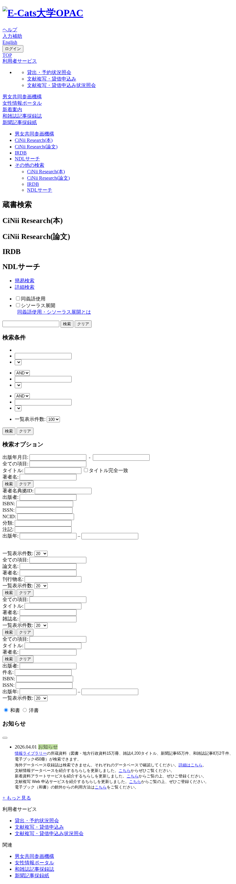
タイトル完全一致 (108, 470)
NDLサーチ (27, 158)
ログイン (13, 48)
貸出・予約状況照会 (49, 72)
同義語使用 (33, 298)
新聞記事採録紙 (19, 122)
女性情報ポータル (22, 103)
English (9, 42)
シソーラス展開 (38, 305)
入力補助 (12, 36)
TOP (7, 55)
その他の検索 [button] (29, 165)
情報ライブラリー (31, 753)
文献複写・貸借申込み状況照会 (61, 85)
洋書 (33, 710)
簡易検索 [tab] (24, 280)
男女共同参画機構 (22, 96)
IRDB (21, 152)
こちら (125, 770)
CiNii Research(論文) (36, 146)
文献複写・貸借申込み (51, 78)
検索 (9, 431)
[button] (19, 61)
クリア (25, 431)
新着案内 (12, 109)
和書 (15, 710)
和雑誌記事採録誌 (22, 116)
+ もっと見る (16, 797)
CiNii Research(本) (34, 140)
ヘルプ (9, 29)
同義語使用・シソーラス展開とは (54, 312)
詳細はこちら (191, 765)
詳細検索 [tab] (24, 287)
